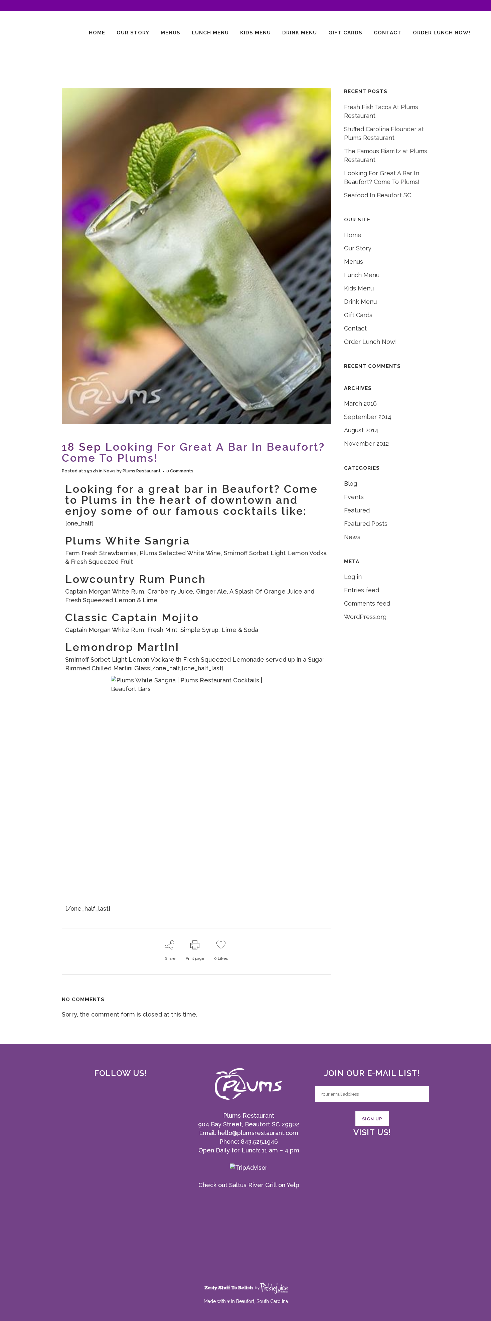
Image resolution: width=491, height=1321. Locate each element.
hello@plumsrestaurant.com (258, 1132)
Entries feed (361, 590)
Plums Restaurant (142, 470)
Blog (350, 483)
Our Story (357, 248)
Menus (353, 261)
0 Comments (179, 470)
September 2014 (367, 416)
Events (354, 496)
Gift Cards (358, 314)
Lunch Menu (361, 274)
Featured (357, 510)
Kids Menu (359, 288)
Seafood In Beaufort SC (377, 195)
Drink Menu (360, 301)
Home (352, 234)
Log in (353, 576)
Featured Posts (365, 523)
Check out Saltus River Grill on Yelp (248, 1184)
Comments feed (367, 603)
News (110, 470)
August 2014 (361, 430)
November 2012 (366, 443)
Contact (355, 328)
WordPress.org (365, 616)
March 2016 (360, 403)
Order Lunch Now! (370, 341)
